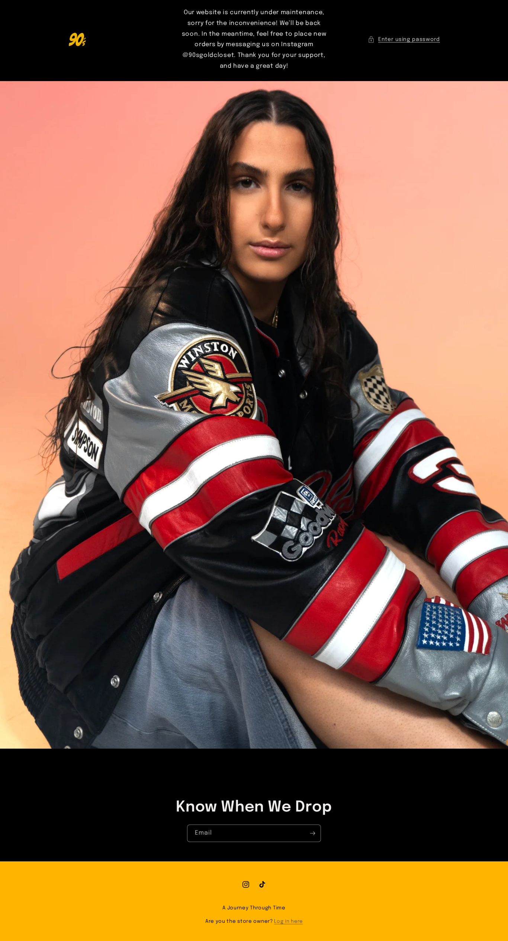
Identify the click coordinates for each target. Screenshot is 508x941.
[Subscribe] (312, 833)
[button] (404, 39)
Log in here (288, 921)
